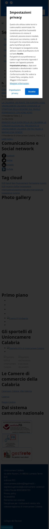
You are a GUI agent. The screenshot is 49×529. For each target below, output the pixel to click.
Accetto (31, 91)
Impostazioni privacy (15, 91)
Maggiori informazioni (19, 83)
